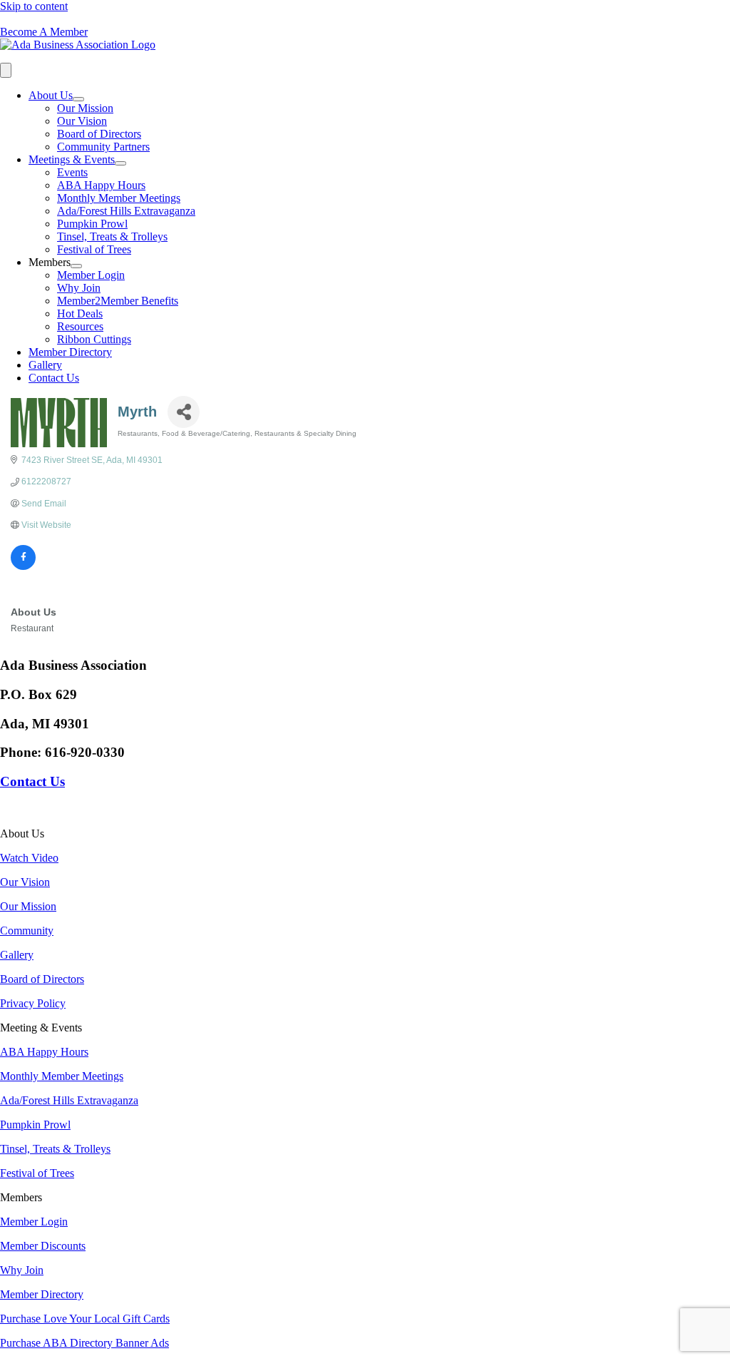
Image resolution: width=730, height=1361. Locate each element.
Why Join (79, 288)
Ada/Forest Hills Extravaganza (126, 211)
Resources (80, 326)
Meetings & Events (72, 159)
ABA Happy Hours (101, 185)
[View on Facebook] (23, 567)
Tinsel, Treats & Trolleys (112, 236)
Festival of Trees (94, 249)
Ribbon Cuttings (94, 339)
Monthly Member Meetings (118, 198)
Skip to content (34, 6)
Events (72, 172)
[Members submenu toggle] (76, 266)
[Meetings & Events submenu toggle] (120, 163)
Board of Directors (99, 134)
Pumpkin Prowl (92, 224)
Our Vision (82, 121)
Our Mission (85, 108)
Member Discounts (43, 1246)
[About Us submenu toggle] (78, 99)
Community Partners (103, 147)
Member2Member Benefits (117, 301)
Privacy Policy (33, 1003)
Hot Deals (80, 313)
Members (50, 262)
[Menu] (5, 70)
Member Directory (70, 352)
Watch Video (29, 858)
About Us (51, 95)
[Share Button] (184, 412)
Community (26, 930)
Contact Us (54, 378)
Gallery (45, 365)
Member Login (91, 275)
